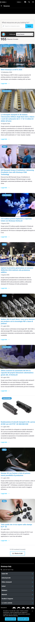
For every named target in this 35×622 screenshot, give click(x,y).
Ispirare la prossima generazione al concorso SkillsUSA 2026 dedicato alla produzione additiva (17, 270)
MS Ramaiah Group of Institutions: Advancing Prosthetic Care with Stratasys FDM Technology (17, 172)
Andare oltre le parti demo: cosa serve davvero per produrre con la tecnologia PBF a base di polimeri (18, 321)
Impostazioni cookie (10, 619)
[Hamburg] (33, 2)
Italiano (19, 2)
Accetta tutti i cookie (23, 619)
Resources (7, 6)
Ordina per (12, 34)
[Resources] (2, 6)
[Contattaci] (25, 2)
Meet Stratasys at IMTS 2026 (11, 70)
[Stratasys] (3, 2)
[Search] (29, 2)
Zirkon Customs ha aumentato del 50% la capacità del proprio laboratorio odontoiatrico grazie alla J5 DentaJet (17, 373)
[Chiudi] (32, 611)
